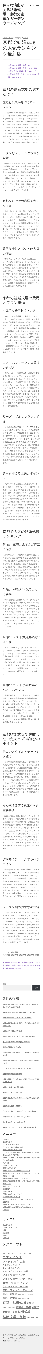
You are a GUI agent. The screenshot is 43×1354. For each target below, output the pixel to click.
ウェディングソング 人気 (23, 1253)
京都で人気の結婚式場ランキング (22, 71)
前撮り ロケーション (9, 1307)
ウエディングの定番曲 (11, 1145)
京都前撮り (7, 1189)
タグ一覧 (6, 1163)
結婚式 (5, 1235)
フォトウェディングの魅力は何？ (15, 1122)
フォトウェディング (10, 1165)
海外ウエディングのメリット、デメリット (18, 1199)
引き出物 (6, 1233)
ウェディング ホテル (9, 1253)
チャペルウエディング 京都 (15, 1271)
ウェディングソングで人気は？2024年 (16, 1042)
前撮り (5, 1230)
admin (25, 38)
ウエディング (7, 1142)
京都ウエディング (9, 1168)
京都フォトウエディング (11, 1186)
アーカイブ (7, 1139)
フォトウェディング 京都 (18, 1278)
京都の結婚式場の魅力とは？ (20, 65)
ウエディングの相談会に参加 (13, 1147)
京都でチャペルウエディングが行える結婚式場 (19, 1127)
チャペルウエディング (12, 1268)
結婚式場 (14, 952)
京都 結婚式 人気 (23, 1298)
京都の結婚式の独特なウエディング (15, 1178)
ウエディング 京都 (14, 1261)
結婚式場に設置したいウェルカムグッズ (17, 1204)
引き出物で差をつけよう (11, 1197)
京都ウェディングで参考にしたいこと (16, 1171)
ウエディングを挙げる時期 (12, 1150)
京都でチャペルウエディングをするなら (17, 1117)
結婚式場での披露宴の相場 (12, 1074)
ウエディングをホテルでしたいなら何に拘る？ (19, 1111)
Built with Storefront (11, 1341)
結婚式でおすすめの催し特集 (13, 1087)
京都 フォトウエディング (18, 1290)
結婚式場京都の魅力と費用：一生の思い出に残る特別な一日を (12, 965)
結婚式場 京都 (33, 955)
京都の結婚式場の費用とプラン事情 (22, 68)
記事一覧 (6, 1210)
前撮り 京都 (23, 1307)
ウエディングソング (11, 1265)
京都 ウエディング (15, 1283)
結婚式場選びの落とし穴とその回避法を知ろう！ (20, 1036)
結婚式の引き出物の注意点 (12, 1031)
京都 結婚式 (10, 1297)
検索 (4, 984)
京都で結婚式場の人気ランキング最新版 (17, 1018)
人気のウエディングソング (12, 1093)
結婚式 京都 (10, 1311)
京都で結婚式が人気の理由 (12, 1047)
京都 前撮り (10, 1294)
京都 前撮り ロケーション (26, 1294)
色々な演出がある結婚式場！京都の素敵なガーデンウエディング (14, 14)
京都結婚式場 (7, 1191)
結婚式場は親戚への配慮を (12, 1106)
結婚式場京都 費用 (32, 1317)
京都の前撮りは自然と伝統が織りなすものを (31, 965)
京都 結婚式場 (12, 955)
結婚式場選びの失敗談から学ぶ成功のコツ (18, 1207)
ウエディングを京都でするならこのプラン (18, 1068)
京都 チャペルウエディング (15, 1286)
